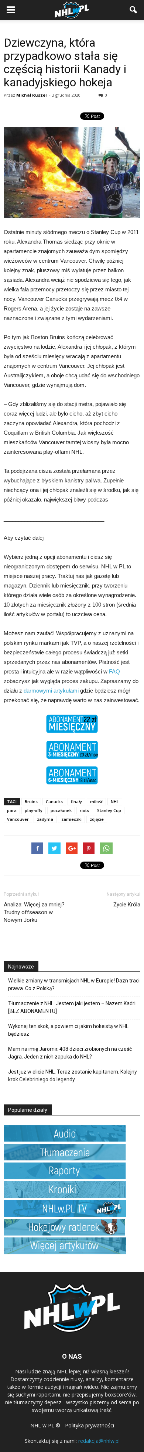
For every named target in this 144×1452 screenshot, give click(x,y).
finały (76, 801)
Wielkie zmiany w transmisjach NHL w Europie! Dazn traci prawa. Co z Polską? (74, 984)
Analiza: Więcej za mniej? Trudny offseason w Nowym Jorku (34, 912)
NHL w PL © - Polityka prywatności (72, 1425)
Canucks (54, 801)
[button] (133, 10)
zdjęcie (97, 819)
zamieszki (71, 819)
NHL (115, 801)
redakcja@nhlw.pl (99, 1440)
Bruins (31, 801)
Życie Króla (126, 904)
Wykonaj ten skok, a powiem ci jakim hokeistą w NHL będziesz (68, 1030)
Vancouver (18, 819)
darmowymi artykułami (51, 690)
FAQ (114, 671)
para (12, 810)
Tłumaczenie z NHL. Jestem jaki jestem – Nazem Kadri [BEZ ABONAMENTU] (72, 1007)
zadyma (45, 819)
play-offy (33, 810)
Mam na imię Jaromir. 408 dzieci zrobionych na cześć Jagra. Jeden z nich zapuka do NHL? (70, 1053)
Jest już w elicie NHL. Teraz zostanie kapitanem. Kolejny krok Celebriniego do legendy (72, 1075)
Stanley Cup (109, 810)
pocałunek (61, 810)
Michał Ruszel (31, 95)
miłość (96, 801)
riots (84, 810)
